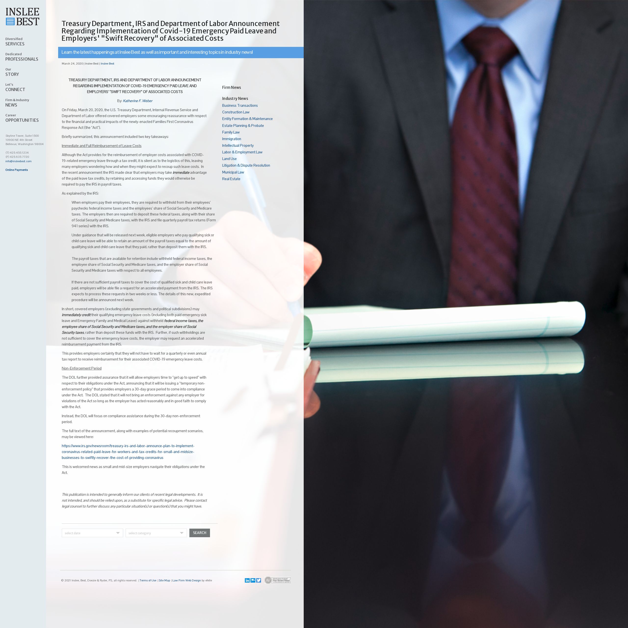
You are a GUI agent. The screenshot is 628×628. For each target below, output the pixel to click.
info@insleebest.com (18, 161)
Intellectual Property (238, 145)
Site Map (164, 580)
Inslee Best (107, 64)
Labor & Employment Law (242, 152)
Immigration (231, 139)
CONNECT (15, 87)
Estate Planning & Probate (243, 125)
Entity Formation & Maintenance (247, 118)
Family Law (231, 132)
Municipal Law (233, 172)
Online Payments (16, 170)
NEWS (17, 102)
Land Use (229, 158)
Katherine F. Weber (137, 100)
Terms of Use (148, 580)
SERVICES (15, 41)
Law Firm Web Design (186, 580)
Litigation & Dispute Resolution (246, 165)
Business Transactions (240, 105)
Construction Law (235, 112)
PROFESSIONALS (21, 56)
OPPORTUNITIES (22, 117)
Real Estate (231, 179)
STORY (12, 72)
